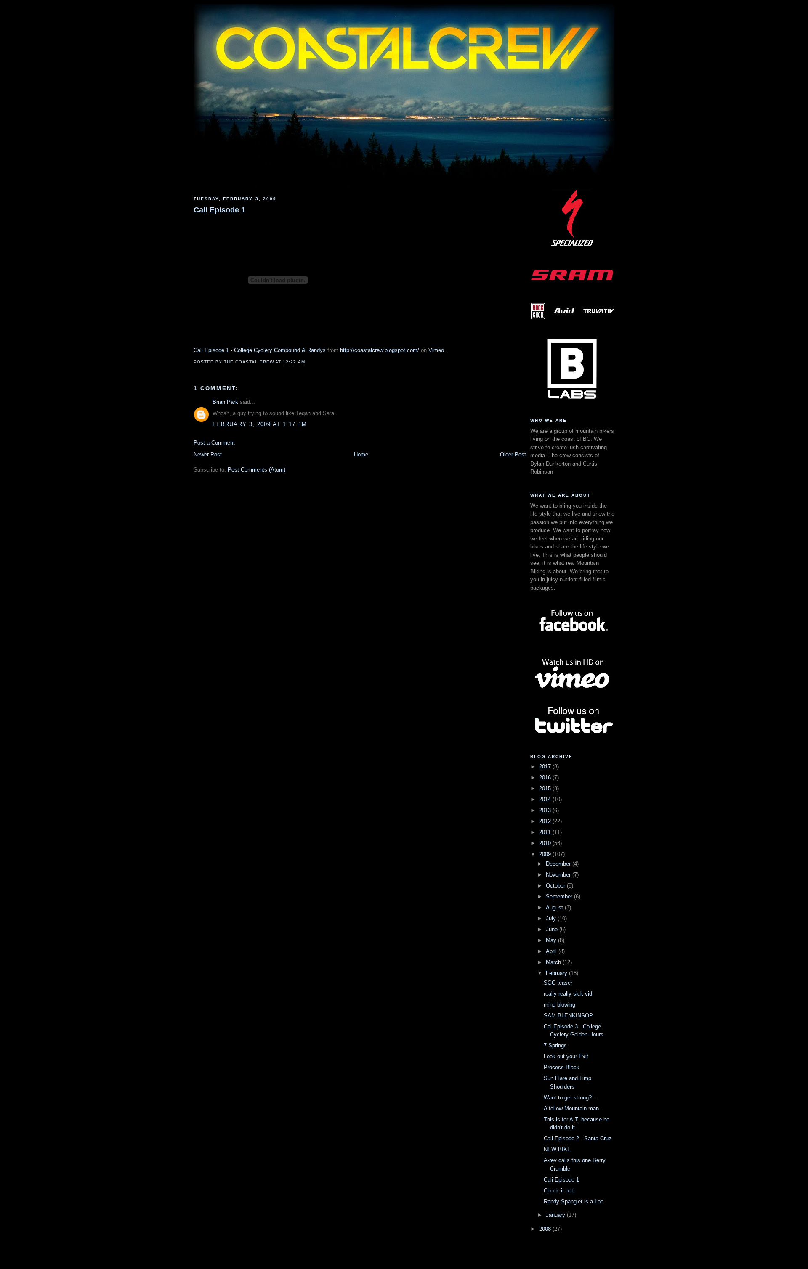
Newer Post (208, 454)
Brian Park (225, 402)
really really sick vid (568, 994)
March (554, 962)
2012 (546, 821)
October (556, 885)
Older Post (513, 454)
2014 (546, 799)
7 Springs (555, 1045)
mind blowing (559, 1004)
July (552, 918)
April (552, 951)
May (552, 940)
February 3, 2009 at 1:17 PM (260, 424)
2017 (546, 766)
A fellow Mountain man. (572, 1108)
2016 (546, 777)
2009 (546, 854)
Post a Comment (214, 443)
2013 (546, 810)
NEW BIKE (557, 1149)
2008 (546, 1229)
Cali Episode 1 (219, 210)
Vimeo (436, 350)
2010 (546, 843)
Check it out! (559, 1190)
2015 (546, 788)
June (552, 929)
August (555, 907)
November (559, 875)
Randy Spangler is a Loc (573, 1201)
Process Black (561, 1067)
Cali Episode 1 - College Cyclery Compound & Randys (260, 350)
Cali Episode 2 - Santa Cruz (577, 1138)
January (556, 1215)
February (557, 973)
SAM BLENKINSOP (568, 1015)
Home (361, 454)
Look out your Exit (566, 1056)
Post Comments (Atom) (256, 469)
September (560, 896)
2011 (546, 832)
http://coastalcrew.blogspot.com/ (379, 350)
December (559, 864)
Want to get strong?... (570, 1097)
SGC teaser (558, 983)
